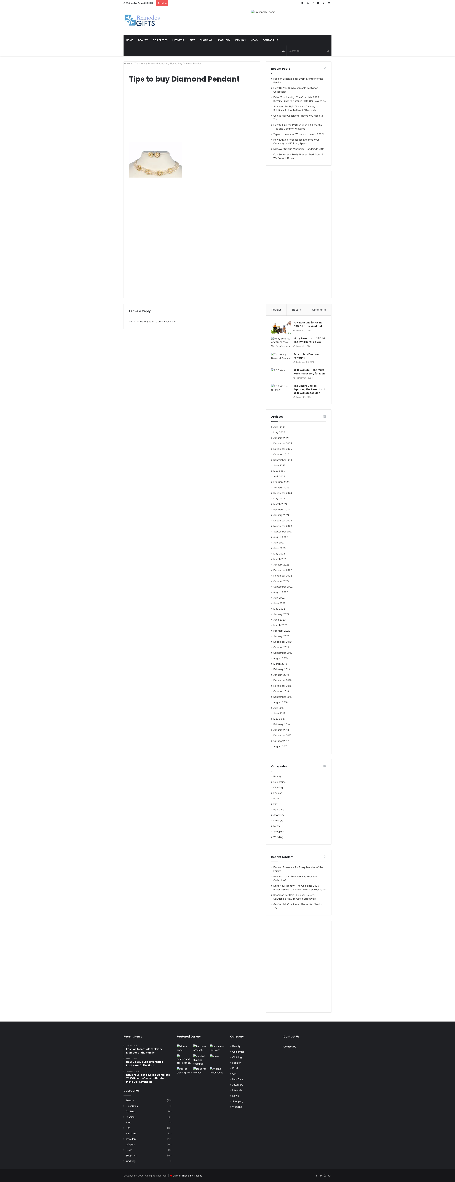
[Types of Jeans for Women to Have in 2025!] (200, 1071)
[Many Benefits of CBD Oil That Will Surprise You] (281, 343)
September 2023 (283, 531)
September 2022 (283, 586)
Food (276, 798)
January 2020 (281, 636)
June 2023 (279, 548)
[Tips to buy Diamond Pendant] (281, 359)
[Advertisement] (192, 114)
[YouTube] (307, 3)
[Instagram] (312, 3)
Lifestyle (178, 40)
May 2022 (279, 608)
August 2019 (280, 658)
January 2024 (281, 515)
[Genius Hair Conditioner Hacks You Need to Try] (200, 1048)
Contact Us (270, 40)
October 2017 (281, 740)
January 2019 (281, 674)
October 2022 (281, 581)
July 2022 (279, 597)
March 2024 (280, 504)
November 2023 (282, 526)
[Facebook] (296, 3)
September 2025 (283, 460)
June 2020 (279, 619)
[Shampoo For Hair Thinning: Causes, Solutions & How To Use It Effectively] (200, 1060)
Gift (192, 40)
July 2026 (279, 426)
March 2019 (280, 663)
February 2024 (281, 509)
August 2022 (280, 592)
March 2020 (280, 625)
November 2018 (282, 685)
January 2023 (281, 564)
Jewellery (223, 40)
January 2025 (281, 487)
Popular (276, 309)
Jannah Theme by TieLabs (187, 1175)
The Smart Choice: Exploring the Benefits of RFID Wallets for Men (309, 389)
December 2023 (282, 520)
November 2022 (282, 575)
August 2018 (280, 702)
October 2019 (281, 647)
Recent (296, 309)
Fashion (240, 40)
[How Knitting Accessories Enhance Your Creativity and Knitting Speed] (217, 1071)
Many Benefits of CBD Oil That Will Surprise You (309, 340)
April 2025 (279, 476)
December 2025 (282, 443)
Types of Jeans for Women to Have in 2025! (298, 134)
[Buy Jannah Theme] (263, 11)
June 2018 (279, 713)
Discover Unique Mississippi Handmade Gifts (298, 149)
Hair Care (278, 809)
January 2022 (281, 614)
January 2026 (281, 437)
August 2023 (280, 537)
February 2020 (281, 630)
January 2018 (281, 729)
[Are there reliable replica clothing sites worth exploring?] (184, 1071)
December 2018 (282, 680)
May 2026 (279, 432)
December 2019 (282, 641)
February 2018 (281, 724)
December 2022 (282, 570)
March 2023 (280, 559)
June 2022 (279, 603)
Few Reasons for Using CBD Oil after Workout (308, 324)
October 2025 (281, 454)
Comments (319, 309)
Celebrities (160, 40)
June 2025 (279, 465)
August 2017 (280, 746)
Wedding (278, 837)
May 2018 (279, 718)
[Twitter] (302, 3)
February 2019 (281, 669)
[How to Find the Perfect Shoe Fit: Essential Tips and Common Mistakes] (217, 1058)
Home (129, 40)
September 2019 (282, 652)
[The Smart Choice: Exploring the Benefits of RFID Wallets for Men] (281, 391)
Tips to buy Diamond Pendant (151, 63)
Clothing (278, 787)
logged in (149, 321)
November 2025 (282, 448)
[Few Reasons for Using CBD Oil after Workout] (281, 327)
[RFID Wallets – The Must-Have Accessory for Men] (281, 375)
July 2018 (278, 707)
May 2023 (279, 553)
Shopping (206, 40)
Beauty (143, 40)
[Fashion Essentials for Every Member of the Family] (184, 1048)
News (254, 40)
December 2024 (282, 493)
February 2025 (281, 482)
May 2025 (279, 471)
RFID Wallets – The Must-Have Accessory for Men (309, 371)
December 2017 (282, 735)
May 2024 (279, 498)
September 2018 (282, 696)
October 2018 (281, 691)
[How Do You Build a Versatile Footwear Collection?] (217, 1048)
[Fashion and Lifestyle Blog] (143, 21)
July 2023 (279, 542)
